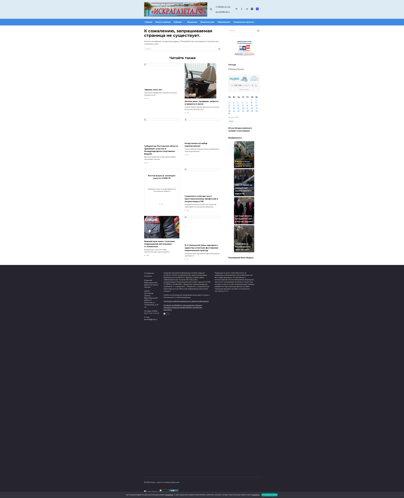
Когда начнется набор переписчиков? (196, 144)
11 (233, 105)
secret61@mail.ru (223, 12)
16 (256, 105)
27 (243, 111)
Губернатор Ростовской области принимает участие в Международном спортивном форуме (161, 150)
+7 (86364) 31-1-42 (223, 7)
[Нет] (401, 495)
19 (238, 108)
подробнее (169, 495)
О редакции (149, 273)
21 (247, 108)
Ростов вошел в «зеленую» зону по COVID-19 (162, 177)
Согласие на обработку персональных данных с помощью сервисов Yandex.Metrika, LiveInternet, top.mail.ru (182, 307)
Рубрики (178, 22)
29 (252, 111)
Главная (148, 22)
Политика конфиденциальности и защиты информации (186, 301)
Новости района (163, 22)
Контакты (148, 276)
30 (257, 111)
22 (252, 108)
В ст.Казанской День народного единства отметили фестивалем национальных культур (201, 247)
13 (243, 105)
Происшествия (207, 22)
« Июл (230, 121)
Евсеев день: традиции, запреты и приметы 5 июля (201, 102)
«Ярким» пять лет (153, 89)
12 (238, 105)
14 (247, 105)
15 (251, 105)
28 (248, 111)
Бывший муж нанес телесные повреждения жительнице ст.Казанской (159, 244)
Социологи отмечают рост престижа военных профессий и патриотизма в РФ (201, 198)
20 (243, 108)
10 (229, 105)
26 (238, 111)
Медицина (192, 22)
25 (234, 111)
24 (229, 111)
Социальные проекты (243, 22)
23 (257, 108)
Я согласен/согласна (269, 495)
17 (229, 108)
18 (234, 108)
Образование (224, 22)
